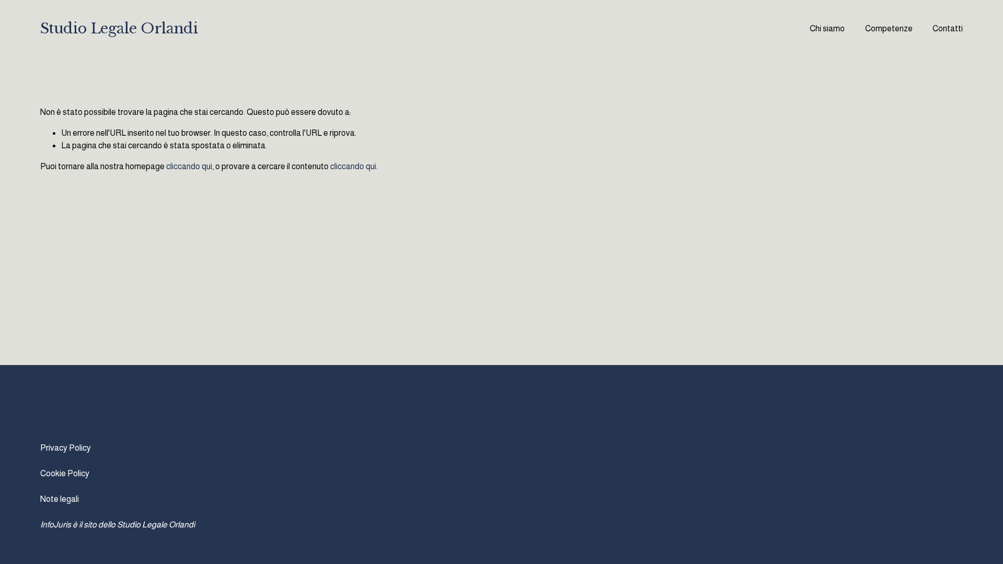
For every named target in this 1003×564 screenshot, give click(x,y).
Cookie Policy (64, 473)
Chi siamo (827, 28)
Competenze (889, 28)
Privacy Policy (65, 447)
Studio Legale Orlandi (119, 28)
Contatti (947, 28)
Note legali (59, 499)
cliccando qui (189, 166)
